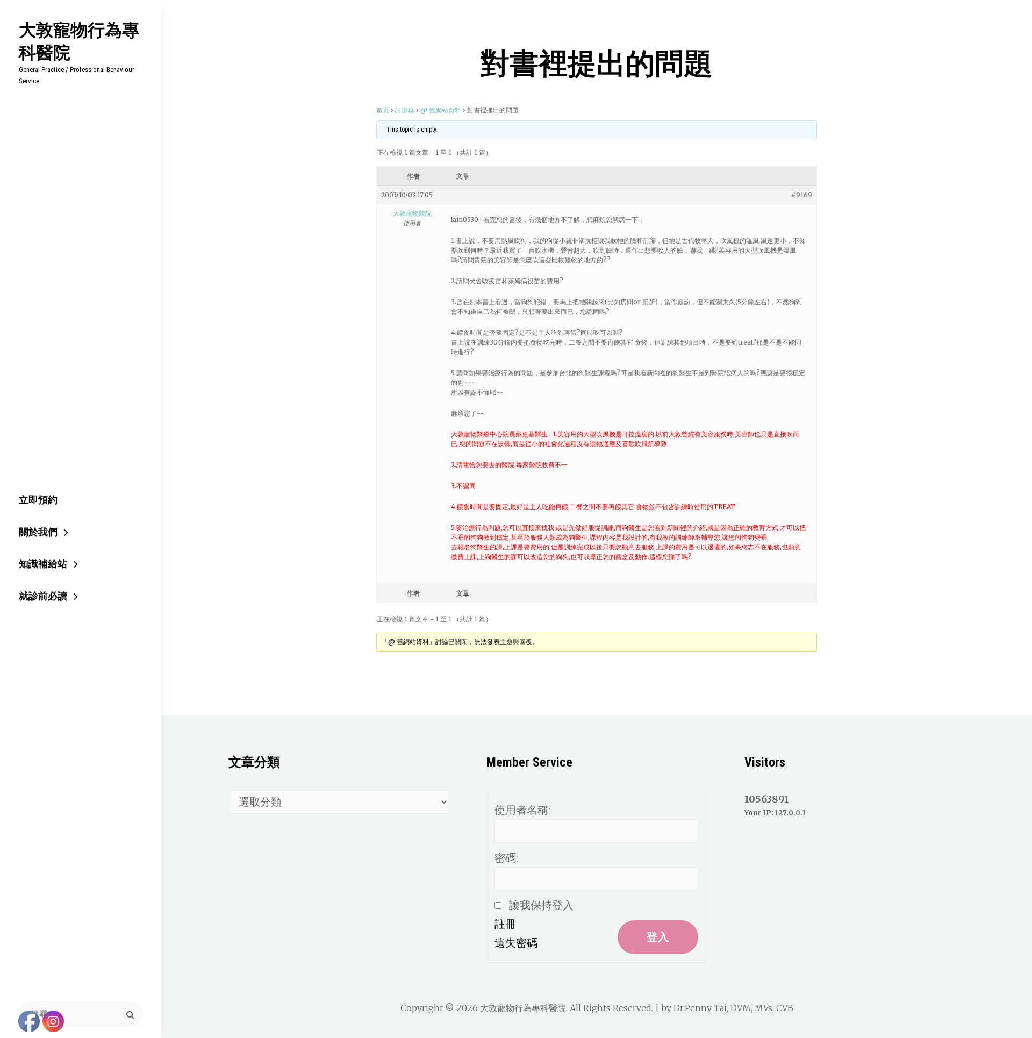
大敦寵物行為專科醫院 (79, 41)
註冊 (505, 924)
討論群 (404, 110)
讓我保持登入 (541, 905)
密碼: (506, 857)
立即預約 (38, 499)
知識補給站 (43, 563)
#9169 (801, 195)
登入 (658, 936)
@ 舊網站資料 (440, 110)
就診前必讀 (43, 596)
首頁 (382, 110)
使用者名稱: (522, 810)
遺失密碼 (516, 942)
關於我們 (38, 532)
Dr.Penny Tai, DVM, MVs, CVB (733, 1008)
